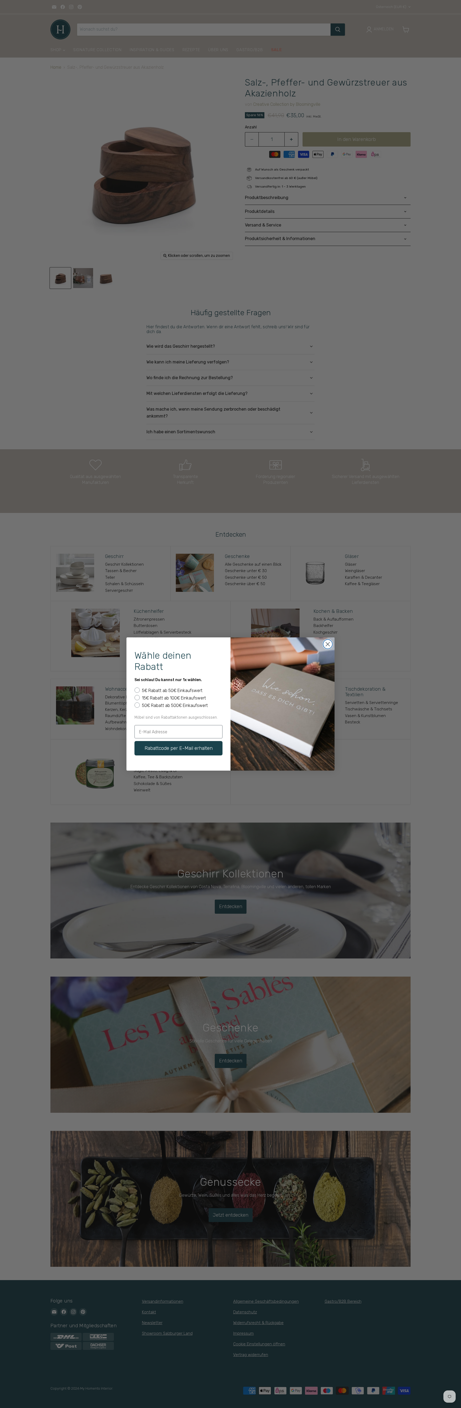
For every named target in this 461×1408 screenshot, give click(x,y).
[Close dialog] (327, 644)
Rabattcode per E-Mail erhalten (179, 748)
